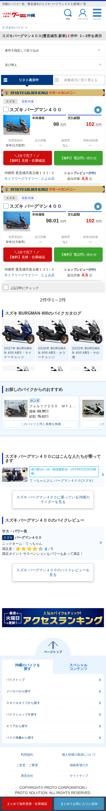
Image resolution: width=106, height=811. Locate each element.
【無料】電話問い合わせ (78, 158)
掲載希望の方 (79, 765)
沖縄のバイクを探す (27, 667)
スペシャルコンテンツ (78, 667)
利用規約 (27, 754)
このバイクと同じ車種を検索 (41, 424)
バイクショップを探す (21, 714)
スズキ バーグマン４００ (36, 109)
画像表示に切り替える (81, 80)
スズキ (10, 101)
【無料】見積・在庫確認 (26, 158)
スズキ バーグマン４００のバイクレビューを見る (53, 572)
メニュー (97, 19)
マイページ (83, 19)
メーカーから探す (18, 691)
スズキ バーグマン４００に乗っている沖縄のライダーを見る (53, 499)
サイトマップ (79, 776)
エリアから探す (17, 726)
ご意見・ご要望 (27, 765)
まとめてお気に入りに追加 (79, 804)
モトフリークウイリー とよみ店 (29, 178)
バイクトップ (15, 679)
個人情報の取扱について (79, 754)
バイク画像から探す (20, 737)
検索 (68, 19)
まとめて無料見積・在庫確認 (27, 804)
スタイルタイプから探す (23, 703)
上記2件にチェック (24, 288)
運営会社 (27, 776)
